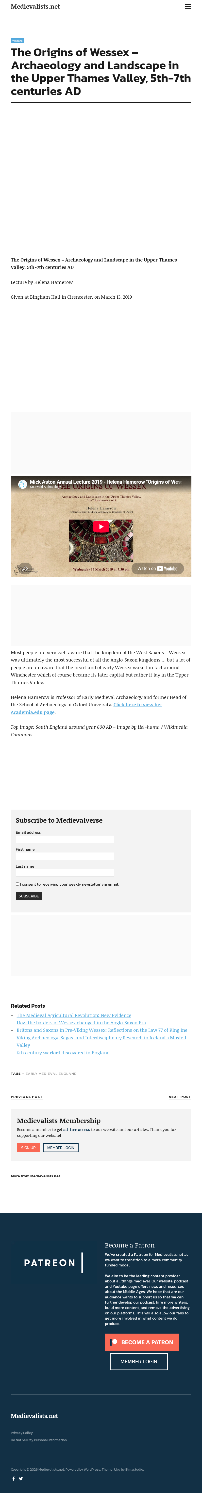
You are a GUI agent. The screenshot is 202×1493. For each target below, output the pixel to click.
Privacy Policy (22, 1432)
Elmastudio (134, 1469)
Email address (28, 832)
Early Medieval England (51, 1073)
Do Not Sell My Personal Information (39, 1440)
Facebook (14, 1478)
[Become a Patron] (142, 1350)
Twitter (21, 1478)
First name (25, 849)
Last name (25, 866)
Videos (17, 41)
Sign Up (28, 1148)
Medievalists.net (35, 6)
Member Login (60, 1148)
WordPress (92, 1469)
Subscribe (29, 896)
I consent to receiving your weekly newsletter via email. (69, 884)
